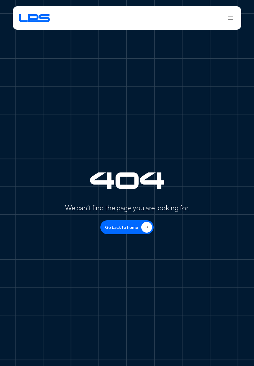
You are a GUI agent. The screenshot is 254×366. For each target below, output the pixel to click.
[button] (227, 18)
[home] (51, 18)
